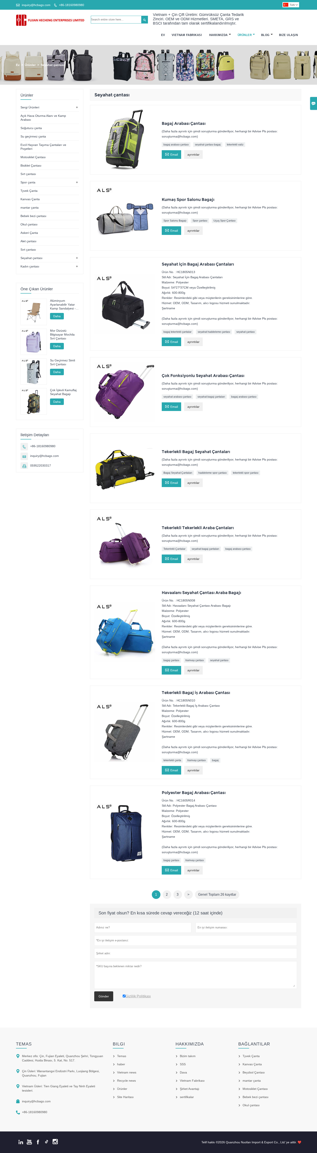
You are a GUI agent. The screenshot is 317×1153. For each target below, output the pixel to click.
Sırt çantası (28, 174)
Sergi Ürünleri (29, 107)
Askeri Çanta (29, 232)
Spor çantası (200, 220)
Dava (183, 1072)
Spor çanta (27, 182)
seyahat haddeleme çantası (214, 331)
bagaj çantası (171, 660)
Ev (163, 35)
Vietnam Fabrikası (187, 35)
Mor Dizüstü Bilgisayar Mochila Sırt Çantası (62, 334)
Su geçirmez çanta (33, 136)
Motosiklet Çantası (33, 157)
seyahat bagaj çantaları (211, 396)
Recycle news (126, 1080)
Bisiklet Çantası (30, 165)
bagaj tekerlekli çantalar (177, 331)
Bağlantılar (254, 1044)
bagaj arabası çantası (176, 144)
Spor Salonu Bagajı (174, 220)
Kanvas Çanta (30, 199)
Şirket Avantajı (189, 1089)
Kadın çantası (29, 266)
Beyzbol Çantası (254, 1072)
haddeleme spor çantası (212, 472)
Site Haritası (125, 1097)
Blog (265, 35)
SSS (183, 1064)
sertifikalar (187, 1097)
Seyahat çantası (31, 258)
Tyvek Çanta (29, 190)
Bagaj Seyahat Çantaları (177, 472)
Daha (57, 316)
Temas (24, 1044)
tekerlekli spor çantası (245, 472)
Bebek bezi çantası (33, 216)
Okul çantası (29, 224)
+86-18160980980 (71, 5)
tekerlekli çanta (172, 760)
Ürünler (245, 35)
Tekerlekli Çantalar (174, 548)
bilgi (119, 1044)
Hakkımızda (218, 35)
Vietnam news (126, 1072)
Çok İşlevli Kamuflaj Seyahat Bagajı (63, 392)
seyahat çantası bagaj (208, 144)
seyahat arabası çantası (177, 396)
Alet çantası (28, 241)
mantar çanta (29, 207)
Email (171, 154)
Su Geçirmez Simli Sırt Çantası (62, 362)
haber (121, 1064)
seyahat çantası (245, 331)
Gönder (104, 996)
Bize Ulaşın (288, 35)
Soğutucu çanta (31, 128)
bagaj (215, 760)
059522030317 (40, 465)
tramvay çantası (194, 660)
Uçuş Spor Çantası (224, 220)
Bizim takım (188, 1056)
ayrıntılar (193, 154)
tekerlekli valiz (235, 144)
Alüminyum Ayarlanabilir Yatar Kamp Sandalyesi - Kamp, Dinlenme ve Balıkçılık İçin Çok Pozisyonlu (63, 304)
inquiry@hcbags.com (36, 5)
